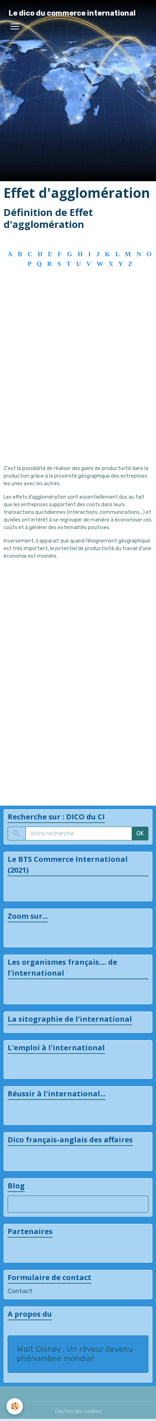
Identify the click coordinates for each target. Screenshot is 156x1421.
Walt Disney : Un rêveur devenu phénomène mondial (75, 1354)
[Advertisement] (78, 379)
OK (140, 833)
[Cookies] (15, 1406)
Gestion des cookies (78, 1411)
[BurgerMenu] (15, 26)
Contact (20, 1291)
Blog (20, 1204)
